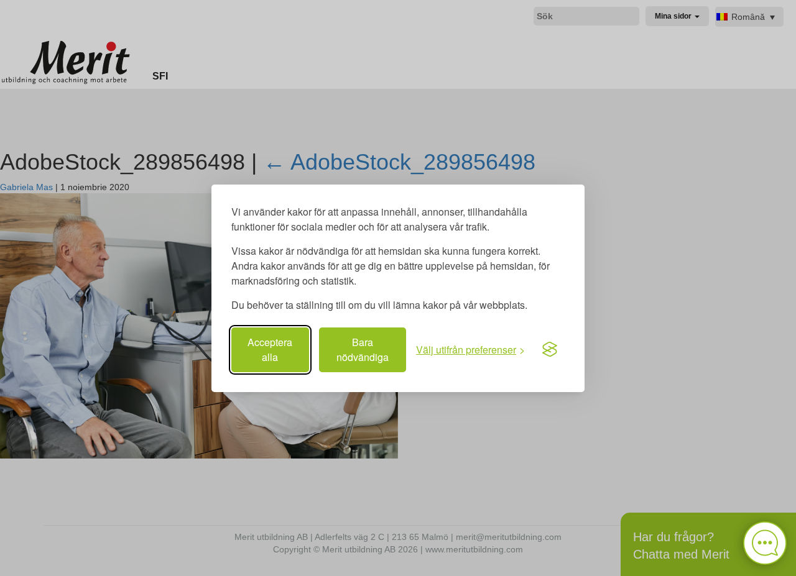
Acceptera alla (270, 349)
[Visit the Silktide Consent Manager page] (550, 350)
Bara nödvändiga (362, 349)
